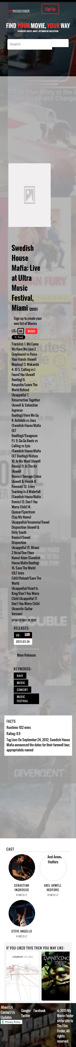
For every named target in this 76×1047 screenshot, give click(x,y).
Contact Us (8, 1012)
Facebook (40, 1010)
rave (20, 676)
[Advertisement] (38, 120)
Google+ (26, 1010)
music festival (22, 699)
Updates (6, 1017)
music (21, 683)
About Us (7, 1007)
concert (22, 690)
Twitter (25, 1015)
